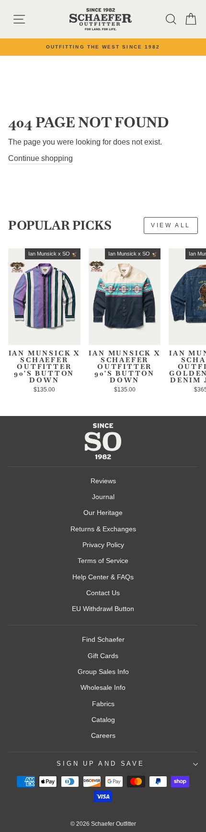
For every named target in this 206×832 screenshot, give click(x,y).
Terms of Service (103, 560)
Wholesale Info (103, 687)
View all (171, 225)
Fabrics (103, 704)
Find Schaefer (103, 639)
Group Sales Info (103, 671)
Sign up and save (100, 763)
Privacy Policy (103, 545)
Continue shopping (40, 158)
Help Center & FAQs (103, 577)
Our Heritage (103, 512)
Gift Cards (103, 656)
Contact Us (103, 593)
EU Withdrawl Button (103, 608)
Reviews (103, 481)
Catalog (103, 719)
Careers (103, 735)
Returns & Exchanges (103, 529)
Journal (103, 497)
